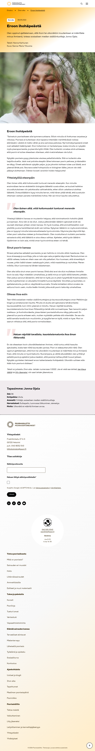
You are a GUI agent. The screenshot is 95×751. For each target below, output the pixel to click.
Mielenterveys (13, 641)
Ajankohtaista (13, 670)
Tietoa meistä (13, 710)
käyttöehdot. (56, 488)
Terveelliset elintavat (16, 635)
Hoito (9, 571)
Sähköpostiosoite (15, 464)
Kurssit (10, 600)
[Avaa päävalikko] (86, 3)
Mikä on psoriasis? (15, 560)
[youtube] (24, 503)
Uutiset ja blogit (14, 675)
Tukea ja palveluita (15, 594)
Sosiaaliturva (13, 658)
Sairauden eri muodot (16, 565)
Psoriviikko (12, 698)
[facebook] (14, 503)
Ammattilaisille (14, 583)
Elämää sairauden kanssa (18, 629)
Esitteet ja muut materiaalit (19, 588)
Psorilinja (11, 606)
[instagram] (9, 503)
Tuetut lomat (13, 612)
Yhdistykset (12, 739)
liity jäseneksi (21, 372)
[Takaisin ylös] (89, 745)
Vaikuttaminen (13, 716)
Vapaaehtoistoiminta (16, 623)
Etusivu (10, 10)
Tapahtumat (12, 687)
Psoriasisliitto (13, 704)
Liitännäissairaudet (15, 577)
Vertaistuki (12, 617)
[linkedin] (19, 503)
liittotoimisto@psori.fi (16, 449)
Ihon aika (21, 10)
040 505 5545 (47, 530)
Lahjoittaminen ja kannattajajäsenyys (23, 727)
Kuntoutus (11, 663)
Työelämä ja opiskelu (16, 652)
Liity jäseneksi (13, 722)
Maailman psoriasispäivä (18, 693)
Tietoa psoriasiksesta (16, 554)
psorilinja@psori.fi (47, 532)
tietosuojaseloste (42, 488)
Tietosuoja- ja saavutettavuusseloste (55, 748)
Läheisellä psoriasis (15, 646)
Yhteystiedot (13, 733)
